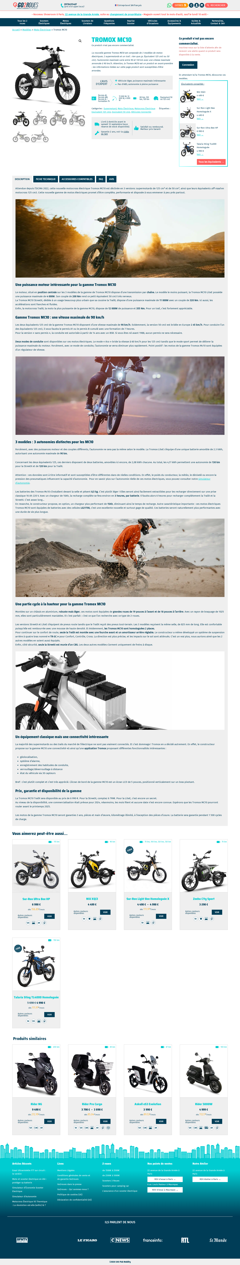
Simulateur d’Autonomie (24, 1196)
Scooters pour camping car (115, 1186)
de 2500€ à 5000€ (111, 1175)
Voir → (200, 99)
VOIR (49, 916)
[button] (80, 41)
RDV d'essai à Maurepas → (165, 1190)
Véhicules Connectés (141, 112)
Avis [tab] (111, 179)
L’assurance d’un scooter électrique (119, 1191)
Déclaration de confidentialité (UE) (74, 1200)
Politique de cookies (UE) (69, 1194)
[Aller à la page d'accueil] (25, 7)
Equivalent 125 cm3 (101, 112)
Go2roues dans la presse (69, 1184)
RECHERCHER (218, 5)
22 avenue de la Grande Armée (82, 14)
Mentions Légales (65, 1170)
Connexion (188, 64)
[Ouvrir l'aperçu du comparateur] (191, 5)
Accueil (16, 29)
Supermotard (110, 108)
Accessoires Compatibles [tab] (77, 179)
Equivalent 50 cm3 (121, 112)
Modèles (26, 29)
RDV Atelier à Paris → (210, 1179)
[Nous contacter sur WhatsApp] (169, 5)
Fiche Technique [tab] (46, 179)
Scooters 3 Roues (110, 1180)
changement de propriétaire (125, 14)
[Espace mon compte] (196, 5)
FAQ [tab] (101, 179)
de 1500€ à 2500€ (111, 1170)
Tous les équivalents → (211, 161)
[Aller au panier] (202, 5)
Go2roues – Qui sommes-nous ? (72, 1189)
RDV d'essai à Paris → (165, 1179)
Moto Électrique (42, 29)
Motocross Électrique (145, 108)
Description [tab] (22, 179)
